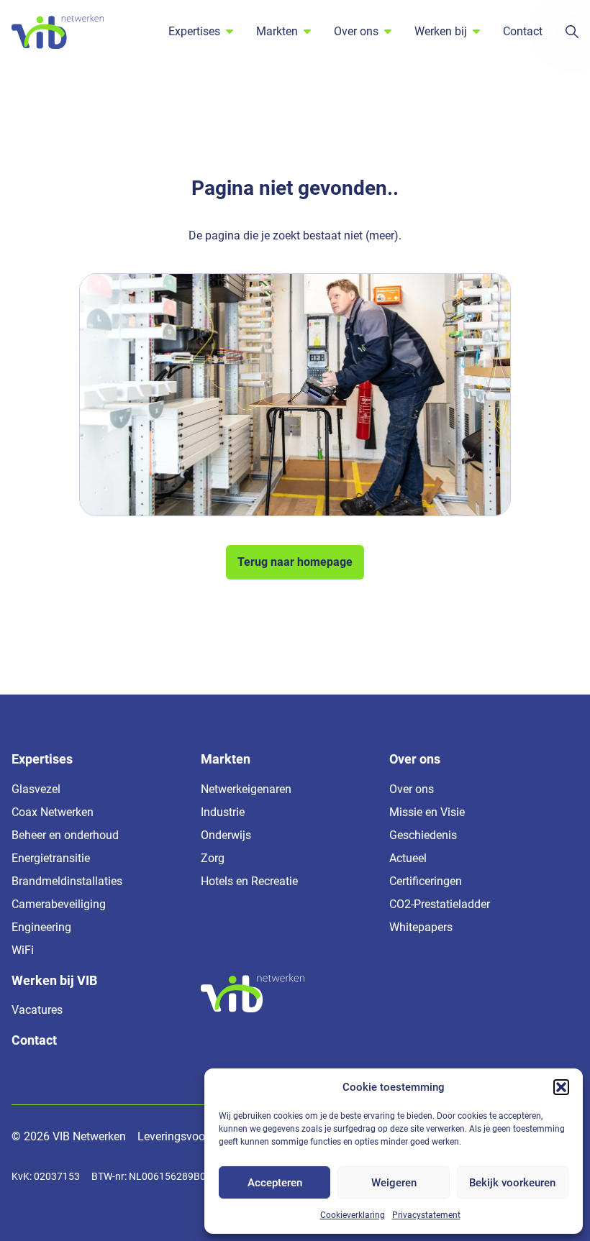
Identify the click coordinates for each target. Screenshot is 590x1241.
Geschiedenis (423, 835)
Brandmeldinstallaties (67, 881)
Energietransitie (51, 858)
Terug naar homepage (295, 562)
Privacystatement (426, 1215)
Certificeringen (425, 881)
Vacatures (37, 1010)
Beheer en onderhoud (65, 835)
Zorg (212, 858)
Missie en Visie (427, 812)
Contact (523, 31)
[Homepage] (58, 31)
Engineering (41, 927)
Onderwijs (226, 835)
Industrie (223, 812)
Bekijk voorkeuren (512, 1182)
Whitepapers (421, 927)
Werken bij (440, 31)
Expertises (194, 31)
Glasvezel (36, 789)
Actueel (408, 858)
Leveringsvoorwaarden (195, 1136)
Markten (277, 31)
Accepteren (275, 1182)
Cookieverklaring (352, 1215)
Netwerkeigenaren (246, 789)
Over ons (356, 31)
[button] (561, 1087)
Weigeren (394, 1182)
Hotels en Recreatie (249, 881)
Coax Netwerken (53, 812)
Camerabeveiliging (59, 904)
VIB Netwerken (89, 1136)
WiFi (23, 950)
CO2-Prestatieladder (439, 904)
